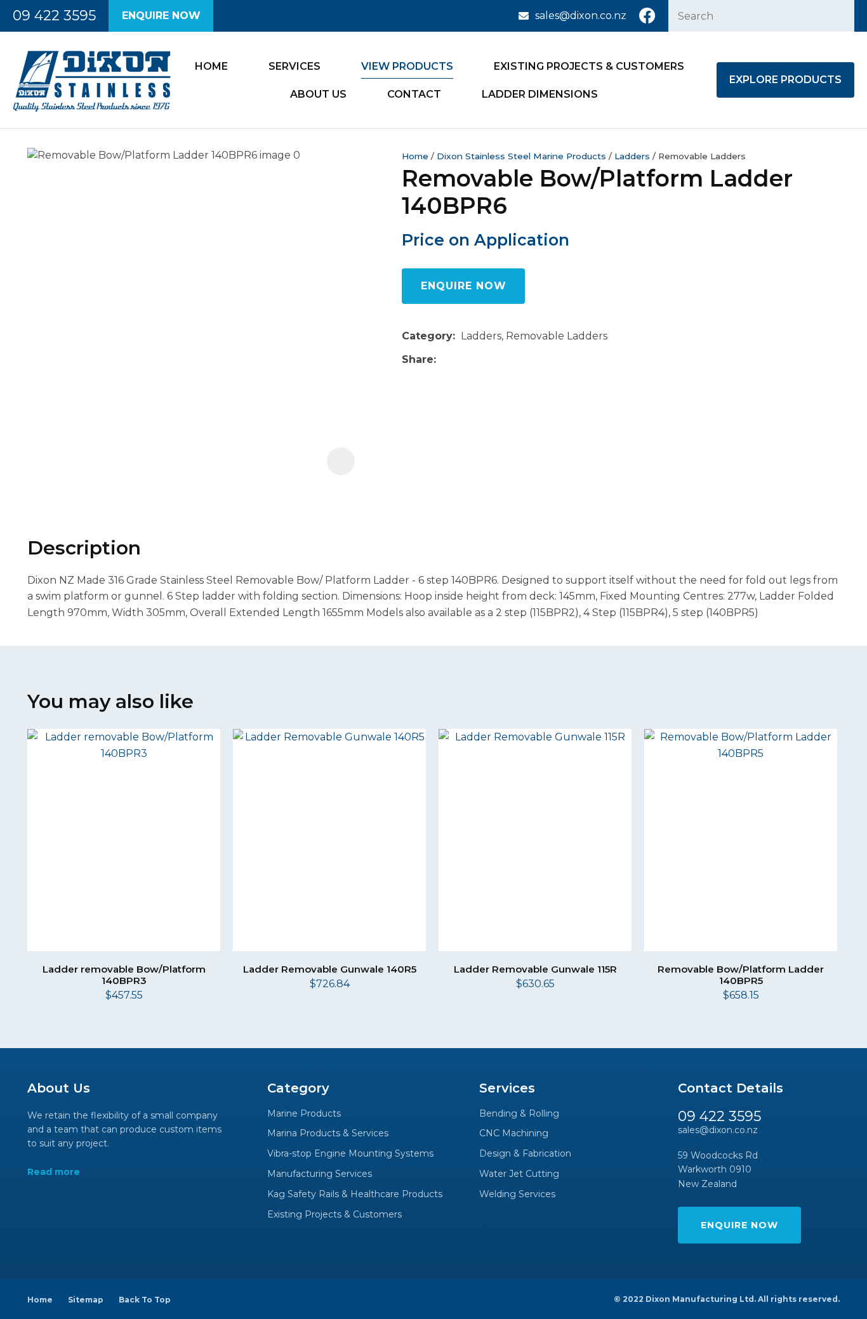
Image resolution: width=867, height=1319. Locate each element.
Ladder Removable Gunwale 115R (535, 969)
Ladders (632, 156)
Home (211, 66)
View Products (407, 66)
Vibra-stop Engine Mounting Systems (350, 1153)
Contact (414, 94)
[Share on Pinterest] (500, 360)
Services (294, 66)
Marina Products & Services (327, 1133)
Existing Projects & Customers (589, 66)
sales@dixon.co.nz (580, 16)
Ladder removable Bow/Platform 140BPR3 (124, 975)
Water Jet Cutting (519, 1174)
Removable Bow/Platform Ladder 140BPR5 (741, 975)
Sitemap (85, 1299)
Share (418, 359)
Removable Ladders (702, 156)
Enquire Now (161, 16)
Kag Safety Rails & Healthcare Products (354, 1194)
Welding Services (517, 1194)
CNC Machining (513, 1133)
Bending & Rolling (519, 1113)
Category (427, 336)
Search (839, 16)
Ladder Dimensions (540, 94)
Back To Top (145, 1299)
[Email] (481, 359)
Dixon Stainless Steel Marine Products (521, 156)
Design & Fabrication (525, 1153)
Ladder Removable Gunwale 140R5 (329, 969)
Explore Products (785, 80)
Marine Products (304, 1113)
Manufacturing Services (319, 1174)
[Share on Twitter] (461, 360)
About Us (318, 94)
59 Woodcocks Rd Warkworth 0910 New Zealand (718, 1170)
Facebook (647, 16)
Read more (53, 1172)
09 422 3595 (54, 16)
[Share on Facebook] (444, 359)
